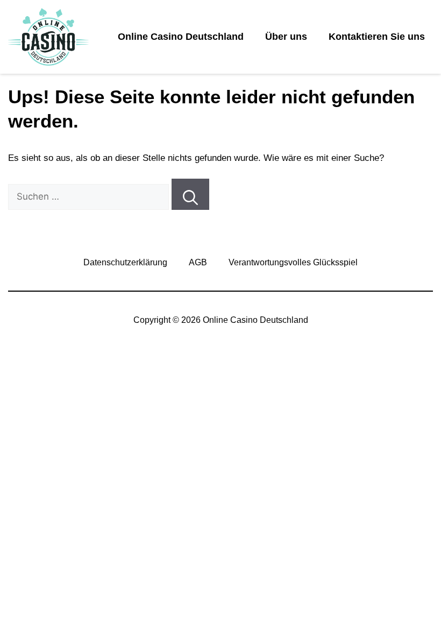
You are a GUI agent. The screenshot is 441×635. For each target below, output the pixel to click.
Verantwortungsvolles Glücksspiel (293, 262)
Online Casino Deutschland (181, 36)
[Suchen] (190, 194)
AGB (198, 262)
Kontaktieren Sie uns (377, 36)
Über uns (286, 36)
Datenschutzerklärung (125, 262)
